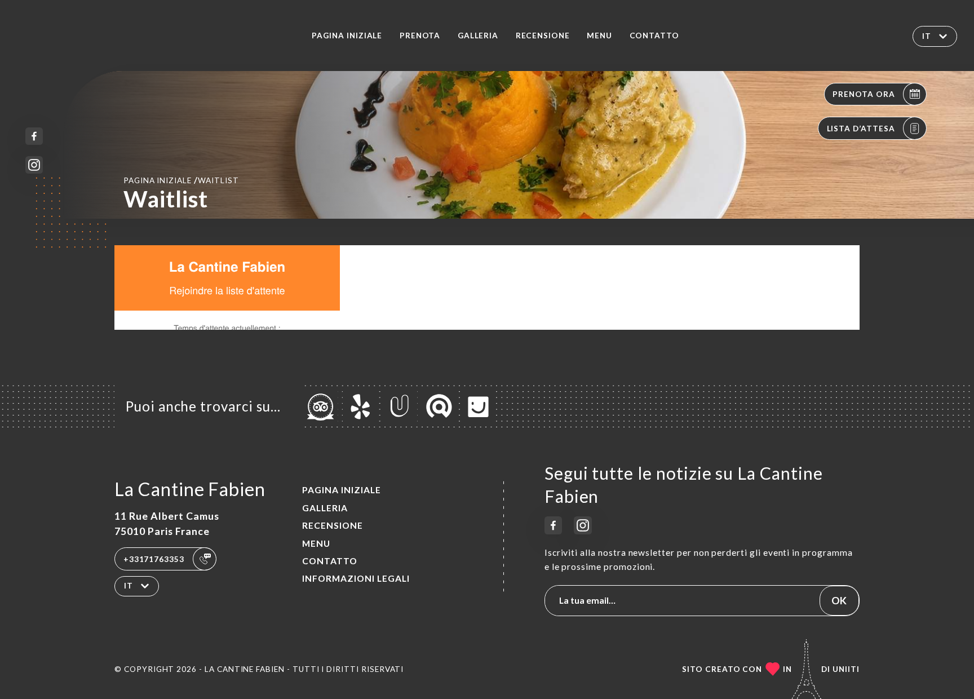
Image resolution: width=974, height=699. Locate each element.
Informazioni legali (356, 578)
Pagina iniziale (347, 35)
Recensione (543, 35)
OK (839, 600)
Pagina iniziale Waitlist (181, 180)
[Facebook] (34, 136)
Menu (599, 35)
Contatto (655, 35)
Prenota (420, 35)
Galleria (478, 35)
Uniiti (846, 669)
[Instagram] (34, 165)
